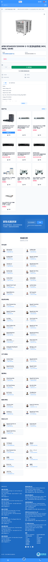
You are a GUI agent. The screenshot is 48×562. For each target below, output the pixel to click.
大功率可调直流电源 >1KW (10, 9)
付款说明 (27, 538)
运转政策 (38, 541)
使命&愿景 (28, 541)
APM (4, 53)
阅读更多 (23, 103)
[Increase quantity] (9, 67)
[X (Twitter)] (30, 546)
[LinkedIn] (32, 546)
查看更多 (43, 108)
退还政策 (38, 543)
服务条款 (37, 225)
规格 (6, 82)
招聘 (38, 536)
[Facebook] (25, 546)
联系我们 (38, 538)
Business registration (30, 534)
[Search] (45, 5)
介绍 (27, 537)
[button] (24, 27)
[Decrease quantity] (3, 67)
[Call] (24, 560)
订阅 (40, 222)
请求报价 (30, 67)
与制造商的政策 (29, 536)
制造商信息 (13, 82)
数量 (2, 64)
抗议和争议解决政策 (41, 534)
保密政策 (27, 544)
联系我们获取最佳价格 (24, 71)
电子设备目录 (39, 537)
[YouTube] (28, 546)
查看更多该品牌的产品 (9, 53)
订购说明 (38, 540)
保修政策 (27, 543)
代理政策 (27, 540)
